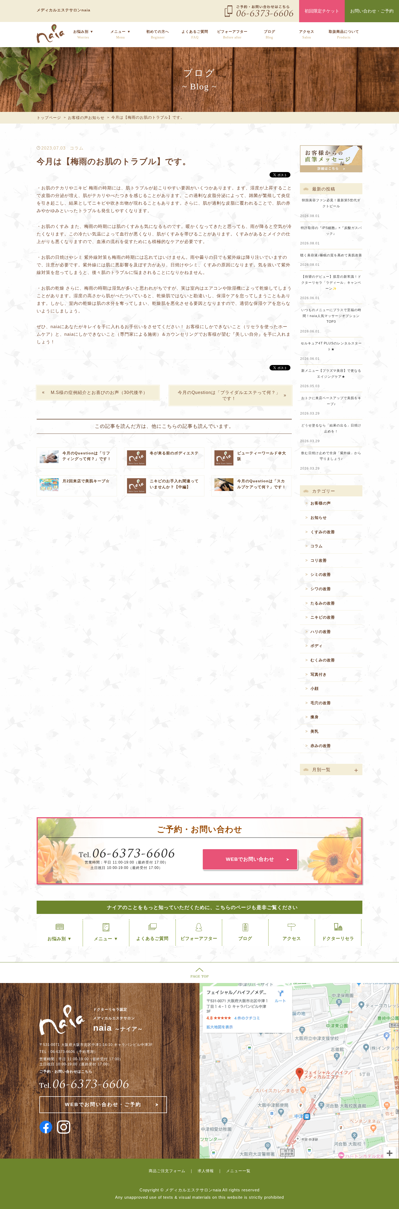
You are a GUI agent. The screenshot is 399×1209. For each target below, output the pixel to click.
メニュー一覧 (238, 1171)
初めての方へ (157, 34)
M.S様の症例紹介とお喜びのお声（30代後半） (99, 392)
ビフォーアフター (232, 34)
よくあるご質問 (195, 34)
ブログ (269, 34)
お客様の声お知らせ (86, 117)
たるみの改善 (323, 603)
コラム (77, 148)
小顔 (315, 688)
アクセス (306, 34)
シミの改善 (321, 574)
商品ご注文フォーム (167, 1171)
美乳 (315, 731)
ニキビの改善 (323, 617)
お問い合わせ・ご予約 (372, 11)
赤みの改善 (321, 745)
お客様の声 (321, 503)
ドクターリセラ (338, 938)
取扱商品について (344, 34)
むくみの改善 (323, 660)
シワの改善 (321, 589)
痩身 (315, 717)
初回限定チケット (322, 11)
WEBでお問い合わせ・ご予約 (103, 1104)
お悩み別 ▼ (83, 34)
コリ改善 (319, 560)
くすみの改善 (323, 532)
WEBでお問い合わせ (250, 859)
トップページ (49, 117)
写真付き (319, 674)
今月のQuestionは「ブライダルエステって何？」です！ (229, 395)
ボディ (317, 646)
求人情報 (206, 1171)
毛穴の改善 (321, 703)
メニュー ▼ (120, 34)
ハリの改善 (321, 631)
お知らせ (319, 517)
